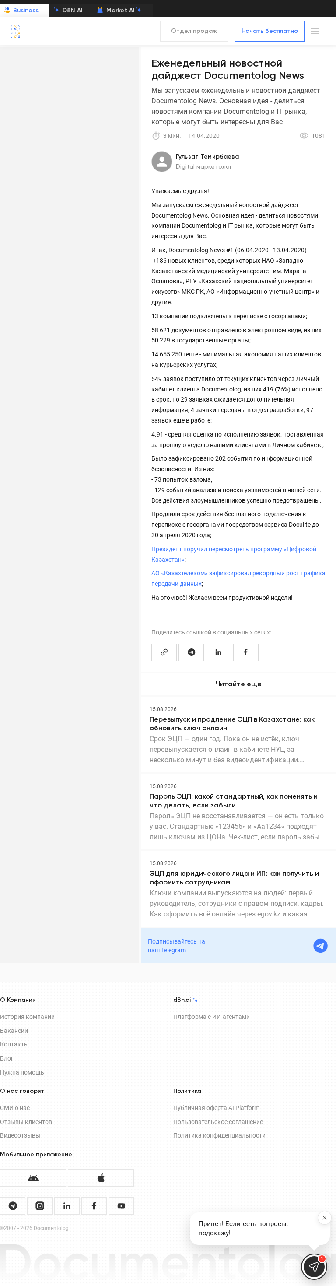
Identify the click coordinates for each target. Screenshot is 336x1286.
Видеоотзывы (20, 1135)
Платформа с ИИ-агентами (211, 1016)
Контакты (14, 1044)
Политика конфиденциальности (219, 1135)
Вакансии (14, 1030)
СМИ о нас (15, 1107)
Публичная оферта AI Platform (216, 1107)
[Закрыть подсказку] (325, 1218)
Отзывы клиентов (26, 1121)
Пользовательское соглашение (218, 1121)
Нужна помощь (22, 1072)
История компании (27, 1016)
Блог (7, 1058)
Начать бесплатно (270, 31)
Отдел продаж (194, 31)
